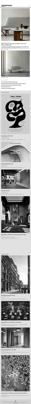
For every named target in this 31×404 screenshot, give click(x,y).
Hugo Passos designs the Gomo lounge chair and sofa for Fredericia (13, 83)
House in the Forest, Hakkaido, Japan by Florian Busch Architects (14, 393)
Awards (8, 296)
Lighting (5, 351)
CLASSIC (2, 42)
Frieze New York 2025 (5, 190)
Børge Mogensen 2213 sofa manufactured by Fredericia (11, 85)
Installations (3, 323)
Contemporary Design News (10, 402)
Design (5, 42)
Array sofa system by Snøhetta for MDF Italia (9, 81)
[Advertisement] (15, 2)
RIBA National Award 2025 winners (8, 295)
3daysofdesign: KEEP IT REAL (7, 136)
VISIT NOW (5, 165)
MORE (24, 139)
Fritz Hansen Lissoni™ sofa (6, 86)
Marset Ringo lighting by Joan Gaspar (8, 349)
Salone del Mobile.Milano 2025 (7, 163)
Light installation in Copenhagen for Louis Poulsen (11, 322)
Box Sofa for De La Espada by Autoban (8, 88)
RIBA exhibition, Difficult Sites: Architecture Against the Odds (13, 234)
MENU (7, 49)
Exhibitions (6, 137)
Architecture (3, 296)
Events (2, 137)
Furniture (9, 42)
